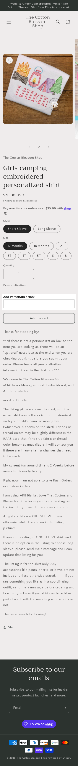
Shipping (8, 201)
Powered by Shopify (59, 758)
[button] (8, 22)
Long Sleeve (47, 229)
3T (9, 256)
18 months (41, 246)
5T (39, 256)
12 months (15, 246)
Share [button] (12, 627)
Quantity (8, 265)
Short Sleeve (17, 229)
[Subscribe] (64, 708)
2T (62, 246)
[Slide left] (29, 147)
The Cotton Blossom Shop (32, 758)
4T (24, 256)
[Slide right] (48, 147)
